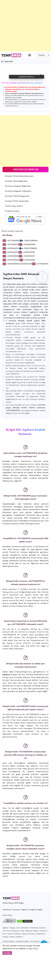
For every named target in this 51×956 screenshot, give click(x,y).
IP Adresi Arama (12, 211)
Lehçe (9, 934)
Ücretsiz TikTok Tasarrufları (17, 201)
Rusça (25, 934)
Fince (8, 931)
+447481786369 (13, 256)
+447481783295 (29, 252)
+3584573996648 (30, 240)
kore (4, 934)
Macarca (29, 931)
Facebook (7, 909)
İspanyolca (40, 934)
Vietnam (19, 937)
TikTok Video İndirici (14, 206)
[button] (29, 55)
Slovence (31, 934)
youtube (16, 909)
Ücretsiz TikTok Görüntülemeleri (19, 176)
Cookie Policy (32, 948)
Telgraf (16, 102)
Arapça (12, 928)
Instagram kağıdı (35, 909)
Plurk (10, 915)
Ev (2, 61)
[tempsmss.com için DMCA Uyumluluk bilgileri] (9, 922)
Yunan (22, 931)
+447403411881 (29, 260)
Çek (18, 928)
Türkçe (12, 937)
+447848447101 (12, 252)
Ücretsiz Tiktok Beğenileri (16, 181)
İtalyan (36, 931)
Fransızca (15, 931)
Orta (5, 915)
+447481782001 (29, 256)
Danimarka (25, 928)
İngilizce (5, 928)
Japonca (43, 931)
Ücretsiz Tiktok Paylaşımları (17, 196)
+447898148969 (29, 244)
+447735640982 (13, 240)
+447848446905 (13, 264)
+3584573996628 (30, 248)
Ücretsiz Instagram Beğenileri (18, 186)
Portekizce (17, 934)
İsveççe (5, 937)
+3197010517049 (26, 264)
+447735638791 (13, 244)
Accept (7, 953)
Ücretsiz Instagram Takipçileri (18, 191)
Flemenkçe (34, 928)
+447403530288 (13, 260)
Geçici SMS (13, 903)
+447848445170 (13, 248)
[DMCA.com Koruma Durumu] (25, 922)
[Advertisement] (25, 25)
